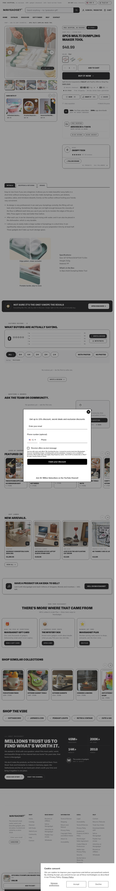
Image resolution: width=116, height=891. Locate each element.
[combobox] (32, 440)
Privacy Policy (68, 877)
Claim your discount (57, 462)
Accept (76, 884)
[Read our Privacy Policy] (86, 451)
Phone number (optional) (37, 434)
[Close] (88, 412)
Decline (98, 884)
